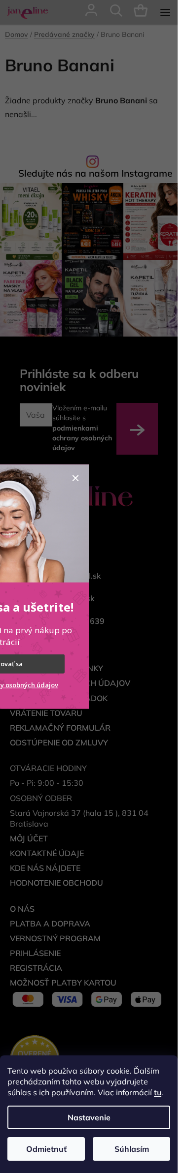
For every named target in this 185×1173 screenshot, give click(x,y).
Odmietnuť (46, 1149)
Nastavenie (89, 1117)
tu (157, 1092)
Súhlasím (131, 1149)
